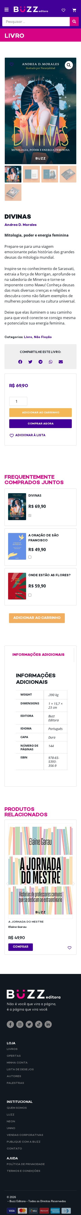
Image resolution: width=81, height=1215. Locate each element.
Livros (12, 1049)
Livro (28, 337)
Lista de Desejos (20, 1069)
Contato (14, 1148)
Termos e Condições (23, 1171)
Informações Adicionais (38, 655)
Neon (11, 1121)
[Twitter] (29, 1024)
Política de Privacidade (26, 1164)
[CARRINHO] (74, 11)
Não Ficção (43, 337)
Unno (11, 1128)
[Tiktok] (38, 1024)
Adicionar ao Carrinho (37, 618)
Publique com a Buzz (23, 1142)
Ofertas (14, 1056)
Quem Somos (17, 1108)
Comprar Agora (41, 423)
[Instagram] (19, 1024)
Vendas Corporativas (25, 1135)
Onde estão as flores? (49, 575)
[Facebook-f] (10, 1024)
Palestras (15, 1083)
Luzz (10, 1114)
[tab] (40, 655)
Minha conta (17, 1062)
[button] (6, 10)
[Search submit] (74, 21)
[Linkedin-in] (48, 1024)
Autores (14, 1076)
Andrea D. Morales (20, 225)
